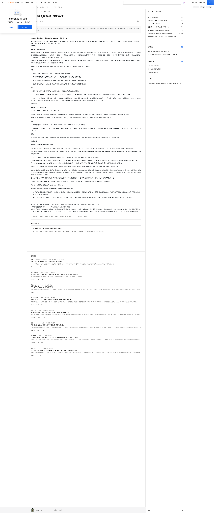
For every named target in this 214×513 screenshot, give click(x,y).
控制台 (200, 2)
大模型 (17, 3)
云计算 (40, 11)
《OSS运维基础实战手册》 (155, 69)
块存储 (46, 216)
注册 (204, 2)
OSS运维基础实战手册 (153, 72)
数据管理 (53, 323)
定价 (36, 3)
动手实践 (36, 7)
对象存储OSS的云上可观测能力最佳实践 (158, 51)
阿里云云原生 (34, 310)
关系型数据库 (44, 348)
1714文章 (55, 510)
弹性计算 (48, 323)
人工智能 (54, 259)
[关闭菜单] (2, 2)
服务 (49, 3)
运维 (48, 285)
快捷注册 (10, 27)
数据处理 (80, 216)
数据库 (85, 216)
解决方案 (27, 3)
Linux (74, 216)
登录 (210, 2)
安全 (51, 285)
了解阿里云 (55, 3)
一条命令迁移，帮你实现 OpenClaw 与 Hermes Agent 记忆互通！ (165, 83)
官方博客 (42, 7)
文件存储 (69, 216)
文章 (45, 11)
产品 (22, 3)
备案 (196, 2)
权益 (32, 3)
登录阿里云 (25, 27)
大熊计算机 (33, 348)
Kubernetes (52, 272)
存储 (52, 216)
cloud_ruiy (39, 510)
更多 (182, 47)
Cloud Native (61, 259)
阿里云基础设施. (35, 272)
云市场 (40, 3)
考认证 (46, 7)
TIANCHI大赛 (53, 7)
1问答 (61, 510)
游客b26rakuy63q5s (35, 323)
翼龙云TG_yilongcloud (36, 259)
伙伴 (45, 3)
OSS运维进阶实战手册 (153, 66)
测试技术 (50, 335)
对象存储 (41, 216)
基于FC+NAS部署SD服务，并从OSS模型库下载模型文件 (162, 54)
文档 (193, 2)
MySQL (51, 348)
